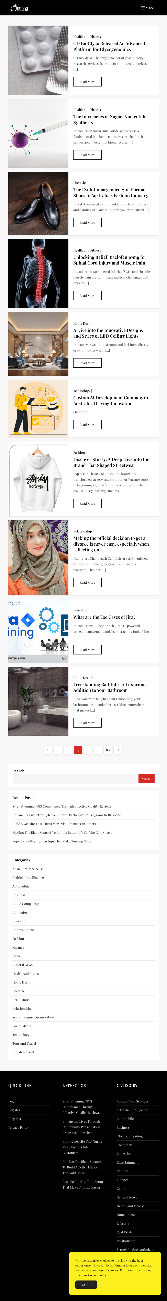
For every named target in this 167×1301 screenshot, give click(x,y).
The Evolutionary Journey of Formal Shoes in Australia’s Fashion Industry (110, 192)
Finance (18, 947)
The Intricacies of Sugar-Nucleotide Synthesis (109, 119)
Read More (87, 82)
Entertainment (23, 930)
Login (12, 1101)
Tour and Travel (24, 1043)
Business (18, 895)
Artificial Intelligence (28, 877)
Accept (86, 1285)
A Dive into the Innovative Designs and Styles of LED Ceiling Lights (108, 333)
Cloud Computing (25, 904)
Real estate (20, 1000)
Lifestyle (79, 182)
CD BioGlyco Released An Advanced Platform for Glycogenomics (109, 46)
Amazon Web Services (28, 869)
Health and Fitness (87, 36)
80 (109, 750)
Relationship (82, 531)
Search (18, 771)
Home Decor (82, 323)
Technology (81, 391)
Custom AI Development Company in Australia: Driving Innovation (110, 400)
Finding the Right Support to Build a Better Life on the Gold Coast (62, 832)
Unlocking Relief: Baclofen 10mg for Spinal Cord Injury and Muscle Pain (109, 260)
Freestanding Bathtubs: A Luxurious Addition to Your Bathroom (109, 687)
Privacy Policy (18, 1127)
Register (14, 1110)
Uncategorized (23, 1052)
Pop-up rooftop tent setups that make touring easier (52, 841)
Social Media (21, 1026)
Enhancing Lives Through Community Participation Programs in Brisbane (66, 815)
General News (22, 965)
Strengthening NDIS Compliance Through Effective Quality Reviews (62, 806)
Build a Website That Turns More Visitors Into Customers (54, 824)
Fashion (79, 452)
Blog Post (15, 1118)
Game (16, 956)
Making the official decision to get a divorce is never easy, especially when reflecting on (111, 544)
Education (80, 610)
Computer (19, 912)
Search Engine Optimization (33, 1017)
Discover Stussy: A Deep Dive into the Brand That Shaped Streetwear (111, 462)
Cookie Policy (97, 1275)
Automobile (21, 886)
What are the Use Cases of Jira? (104, 617)
